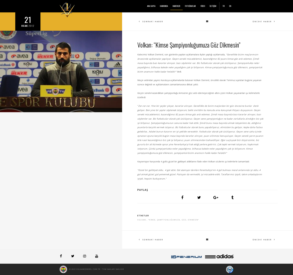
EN (230, 5)
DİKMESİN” (193, 220)
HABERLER (176, 5)
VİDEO (203, 5)
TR (223, 5)
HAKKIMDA (164, 5)
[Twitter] (73, 256)
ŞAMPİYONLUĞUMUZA (168, 220)
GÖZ (184, 220)
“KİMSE (152, 220)
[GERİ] (207, 21)
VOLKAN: (142, 220)
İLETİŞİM (213, 5)
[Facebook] (61, 256)
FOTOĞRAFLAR (190, 5)
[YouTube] (97, 256)
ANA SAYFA (151, 5)
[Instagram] (85, 256)
